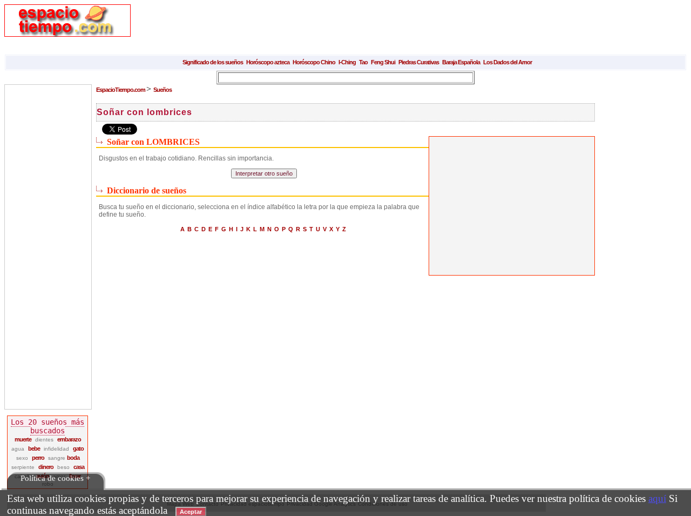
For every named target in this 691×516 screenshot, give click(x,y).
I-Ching (347, 62)
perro (38, 457)
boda (73, 457)
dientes (44, 440)
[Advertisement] (341, 28)
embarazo (69, 439)
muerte (23, 439)
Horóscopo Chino (314, 62)
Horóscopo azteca (267, 62)
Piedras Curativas (418, 62)
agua (17, 449)
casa (78, 467)
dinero (45, 467)
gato (78, 448)
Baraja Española (461, 62)
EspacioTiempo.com (121, 89)
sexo (22, 458)
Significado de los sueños (212, 62)
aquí (657, 498)
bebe (34, 448)
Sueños (162, 89)
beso (63, 467)
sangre (57, 458)
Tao (363, 62)
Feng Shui (383, 62)
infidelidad (56, 449)
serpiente (23, 467)
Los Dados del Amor (507, 62)
